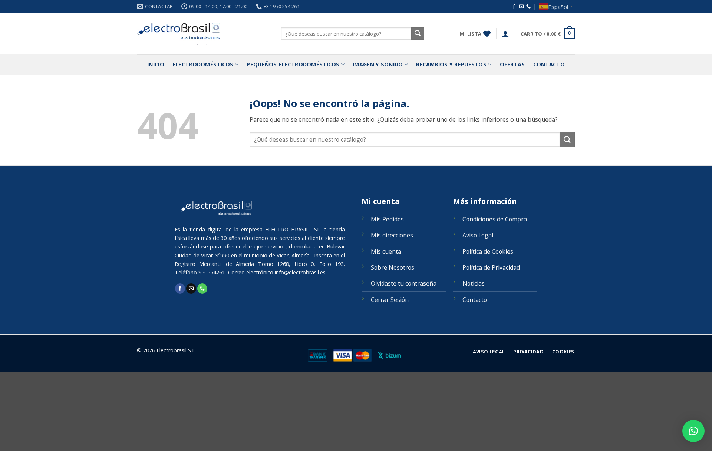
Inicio (155, 64)
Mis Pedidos (387, 219)
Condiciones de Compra (494, 219)
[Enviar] (417, 33)
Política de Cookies (487, 251)
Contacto (549, 64)
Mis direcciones (392, 235)
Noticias (473, 283)
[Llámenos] (528, 6)
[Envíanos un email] (521, 6)
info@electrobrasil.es (300, 272)
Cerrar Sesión (390, 300)
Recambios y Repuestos (451, 64)
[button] (505, 34)
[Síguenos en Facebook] (514, 6)
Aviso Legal (477, 235)
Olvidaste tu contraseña (403, 283)
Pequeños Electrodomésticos (293, 64)
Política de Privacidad (491, 267)
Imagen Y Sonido (378, 64)
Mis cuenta (386, 251)
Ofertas (512, 64)
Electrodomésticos (203, 64)
